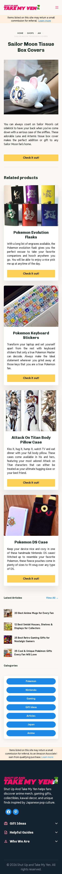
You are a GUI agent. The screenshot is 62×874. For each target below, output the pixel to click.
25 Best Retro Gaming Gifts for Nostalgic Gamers (32, 639)
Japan (31, 724)
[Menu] (56, 7)
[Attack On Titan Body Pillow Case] (31, 410)
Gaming (31, 698)
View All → (52, 597)
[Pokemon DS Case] (31, 515)
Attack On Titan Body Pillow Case (31, 439)
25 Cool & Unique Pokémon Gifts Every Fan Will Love (33, 653)
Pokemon (31, 681)
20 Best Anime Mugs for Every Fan (34, 613)
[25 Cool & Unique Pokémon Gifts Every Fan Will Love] (8, 653)
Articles (31, 715)
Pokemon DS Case (31, 542)
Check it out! (31, 157)
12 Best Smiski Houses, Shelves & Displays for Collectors (33, 626)
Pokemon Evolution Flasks (31, 234)
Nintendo (31, 689)
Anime (31, 733)
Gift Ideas (31, 707)
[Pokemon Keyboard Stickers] (31, 306)
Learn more (44, 20)
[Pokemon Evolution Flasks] (31, 205)
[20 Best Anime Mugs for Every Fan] (8, 613)
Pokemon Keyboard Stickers (31, 335)
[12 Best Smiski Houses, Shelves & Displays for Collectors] (8, 626)
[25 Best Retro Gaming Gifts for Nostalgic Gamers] (8, 639)
